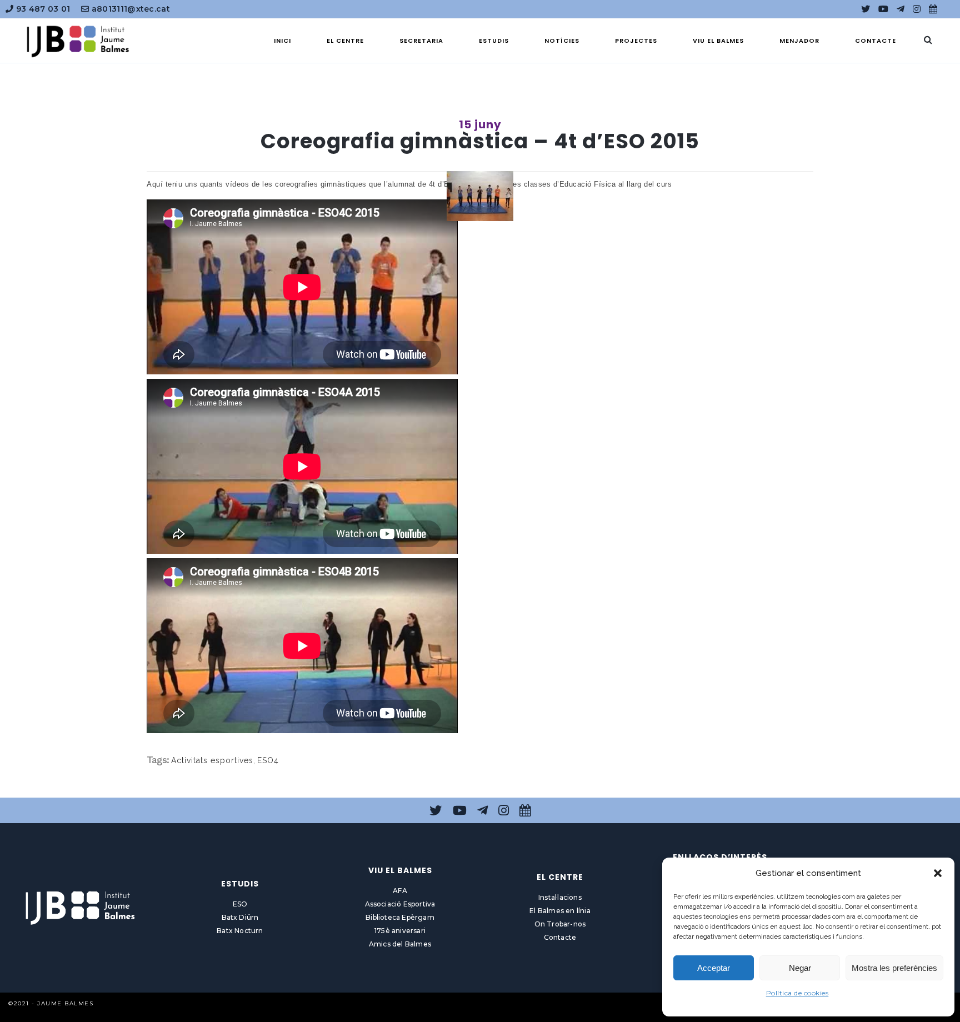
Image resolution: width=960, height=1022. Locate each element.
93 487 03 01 (41, 9)
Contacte (560, 937)
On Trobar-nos (560, 924)
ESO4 (268, 760)
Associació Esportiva (400, 904)
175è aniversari (400, 930)
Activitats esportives (212, 760)
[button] (937, 873)
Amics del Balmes (400, 944)
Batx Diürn (240, 917)
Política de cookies (797, 993)
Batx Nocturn (240, 930)
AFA (400, 890)
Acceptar (713, 968)
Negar (800, 968)
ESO (240, 904)
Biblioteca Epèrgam (400, 917)
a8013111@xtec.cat (129, 9)
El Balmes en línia (560, 910)
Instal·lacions (560, 897)
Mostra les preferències (894, 968)
